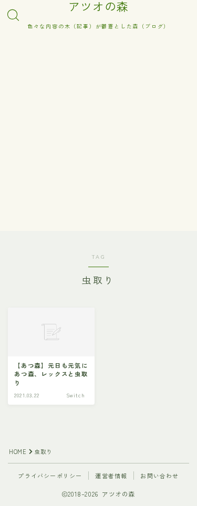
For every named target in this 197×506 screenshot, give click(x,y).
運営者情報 (111, 475)
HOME (17, 451)
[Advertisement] (98, 132)
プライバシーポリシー (50, 475)
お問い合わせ (159, 475)
